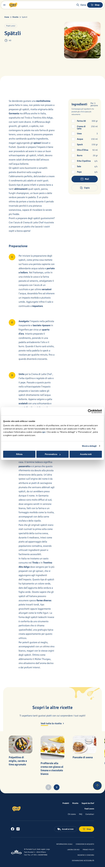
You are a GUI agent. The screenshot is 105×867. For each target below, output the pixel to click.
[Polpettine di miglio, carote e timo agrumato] (20, 744)
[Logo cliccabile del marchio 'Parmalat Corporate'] (16, 852)
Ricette (15, 17)
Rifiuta (19, 454)
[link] (12, 829)
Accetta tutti (86, 454)
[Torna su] (97, 785)
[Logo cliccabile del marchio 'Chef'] (13, 5)
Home (6, 17)
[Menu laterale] (4, 5)
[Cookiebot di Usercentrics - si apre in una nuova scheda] (90, 411)
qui (44, 432)
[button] (81, 5)
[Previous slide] (48, 787)
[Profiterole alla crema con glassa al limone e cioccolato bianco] (52, 747)
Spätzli (24, 17)
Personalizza (51, 454)
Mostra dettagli (89, 446)
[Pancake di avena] (84, 744)
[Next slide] (57, 787)
